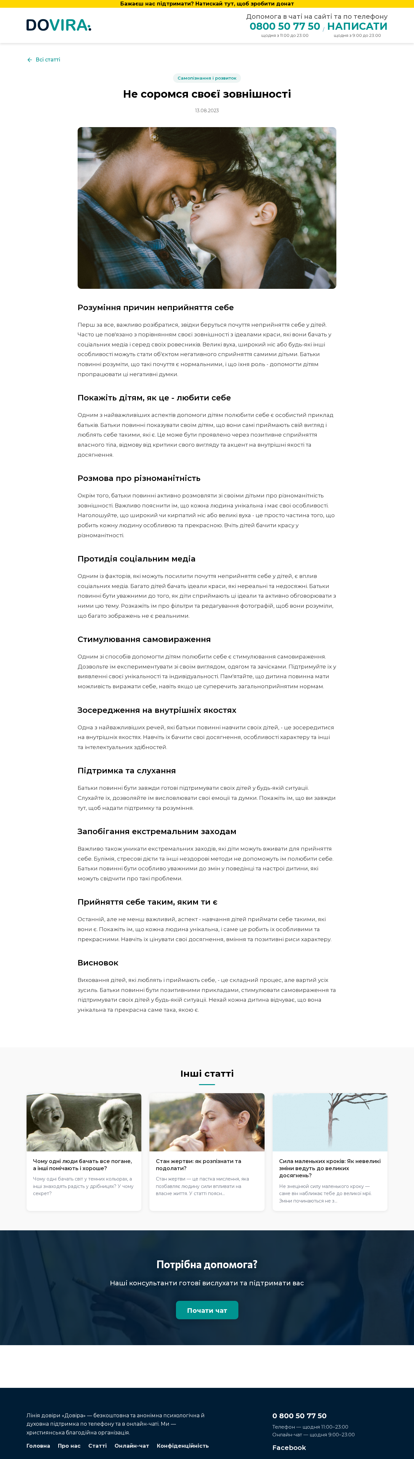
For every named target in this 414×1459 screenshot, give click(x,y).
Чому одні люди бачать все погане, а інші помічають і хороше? (82, 1164)
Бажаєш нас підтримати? (207, 4)
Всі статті (48, 60)
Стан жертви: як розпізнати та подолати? (198, 1164)
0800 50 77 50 (285, 26)
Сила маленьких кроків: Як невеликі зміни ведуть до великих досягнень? (330, 1168)
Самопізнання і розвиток (207, 78)
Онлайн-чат (131, 1446)
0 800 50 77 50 (299, 1415)
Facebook (289, 1448)
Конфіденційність (183, 1446)
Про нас (69, 1446)
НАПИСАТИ (357, 26)
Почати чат (207, 1310)
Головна (38, 1446)
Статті (97, 1446)
